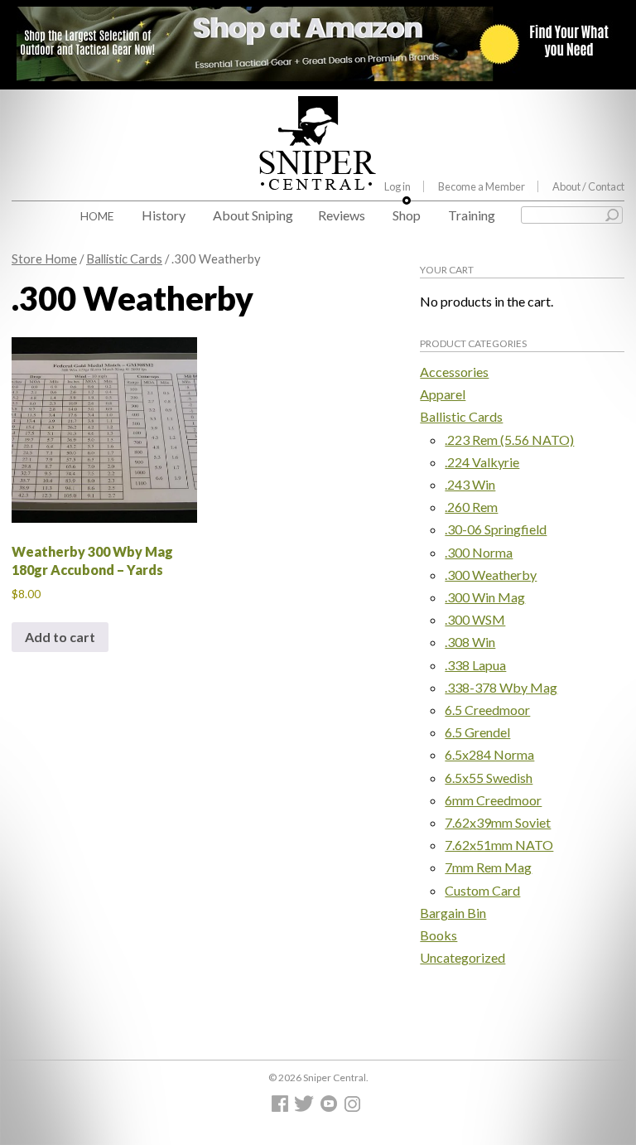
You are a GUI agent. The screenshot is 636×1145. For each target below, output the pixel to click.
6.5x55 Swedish (488, 777)
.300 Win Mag (485, 597)
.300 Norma (479, 552)
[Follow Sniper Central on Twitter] (306, 1107)
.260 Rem (471, 507)
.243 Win (470, 484)
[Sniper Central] (317, 177)
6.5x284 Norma (489, 754)
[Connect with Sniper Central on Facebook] (282, 1107)
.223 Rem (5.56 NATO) (509, 439)
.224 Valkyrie (482, 462)
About (588, 186)
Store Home (44, 258)
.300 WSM (475, 619)
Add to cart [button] (60, 637)
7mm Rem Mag (488, 867)
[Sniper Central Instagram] (354, 1107)
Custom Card (482, 890)
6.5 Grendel (477, 732)
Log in (397, 186)
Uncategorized (462, 957)
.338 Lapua (475, 665)
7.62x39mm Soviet (498, 822)
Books (438, 935)
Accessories (454, 371)
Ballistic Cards (124, 258)
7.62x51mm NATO (499, 845)
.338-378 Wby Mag (501, 687)
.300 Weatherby (491, 574)
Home (97, 216)
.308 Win (470, 642)
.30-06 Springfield (496, 529)
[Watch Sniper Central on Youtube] (330, 1107)
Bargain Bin (453, 912)
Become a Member (481, 186)
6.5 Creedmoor (487, 709)
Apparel (442, 394)
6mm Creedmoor (493, 800)
